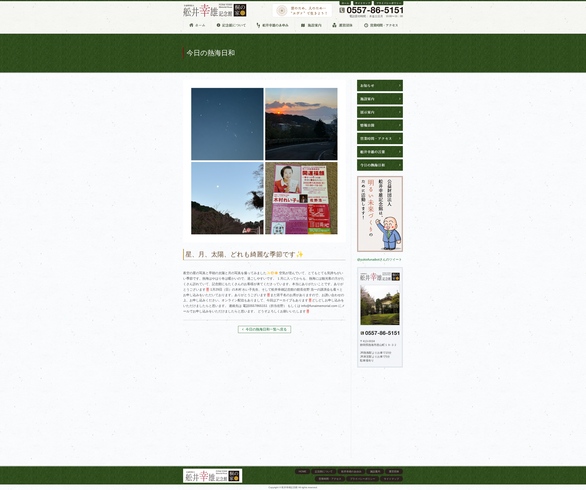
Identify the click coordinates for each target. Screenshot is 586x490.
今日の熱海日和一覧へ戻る (266, 329)
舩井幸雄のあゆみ (351, 471)
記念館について (324, 471)
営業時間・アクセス (330, 478)
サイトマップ (391, 478)
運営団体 (394, 471)
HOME (302, 471)
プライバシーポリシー (362, 478)
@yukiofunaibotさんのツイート (379, 259)
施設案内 (375, 471)
